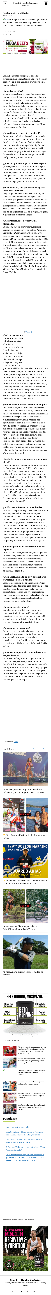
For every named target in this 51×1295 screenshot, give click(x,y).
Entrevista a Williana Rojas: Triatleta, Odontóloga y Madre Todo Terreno (21, 927)
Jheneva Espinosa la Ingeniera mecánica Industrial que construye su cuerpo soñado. (23, 791)
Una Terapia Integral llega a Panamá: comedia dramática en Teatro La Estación (31, 1107)
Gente (16, 741)
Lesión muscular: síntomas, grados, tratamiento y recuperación (31, 1083)
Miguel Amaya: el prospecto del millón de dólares (23, 973)
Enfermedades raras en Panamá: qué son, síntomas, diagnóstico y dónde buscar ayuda (31, 1061)
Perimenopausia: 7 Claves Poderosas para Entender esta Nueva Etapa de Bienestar (31, 1095)
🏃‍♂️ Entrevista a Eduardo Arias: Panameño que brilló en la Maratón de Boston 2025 (25, 882)
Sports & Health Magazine (25, 3)
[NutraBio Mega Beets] (25, 53)
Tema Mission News (18, 1292)
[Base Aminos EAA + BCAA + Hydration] (25, 1248)
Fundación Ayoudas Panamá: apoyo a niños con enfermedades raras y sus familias (31, 1072)
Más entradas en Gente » (40, 749)
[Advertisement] (25, 302)
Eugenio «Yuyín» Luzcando (17, 1127)
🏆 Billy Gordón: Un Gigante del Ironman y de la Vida (25, 836)
